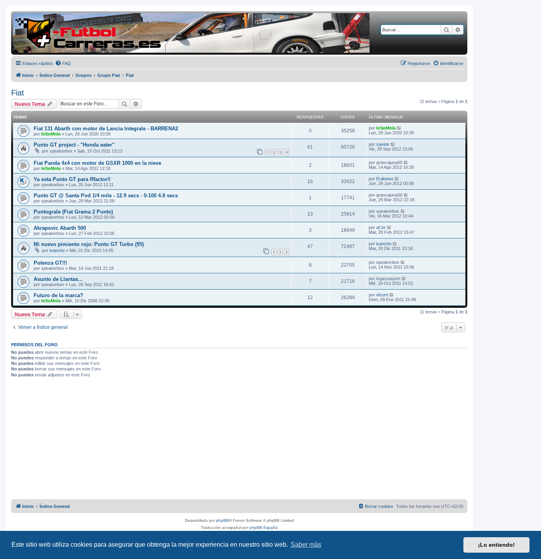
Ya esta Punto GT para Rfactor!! (72, 179)
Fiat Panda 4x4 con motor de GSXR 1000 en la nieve (97, 163)
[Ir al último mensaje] (399, 128)
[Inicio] (191, 33)
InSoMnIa (51, 134)
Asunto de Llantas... (58, 279)
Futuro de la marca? (58, 295)
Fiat (17, 92)
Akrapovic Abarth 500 (60, 228)
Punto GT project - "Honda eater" (74, 145)
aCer (381, 227)
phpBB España (264, 527)
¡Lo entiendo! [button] (496, 545)
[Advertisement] (239, 439)
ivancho (57, 250)
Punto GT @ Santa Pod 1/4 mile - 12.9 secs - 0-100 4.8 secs (106, 195)
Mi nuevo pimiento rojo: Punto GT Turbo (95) (89, 244)
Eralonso (384, 178)
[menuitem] (63, 63)
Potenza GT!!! (50, 263)
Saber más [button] (306, 544)
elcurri (382, 294)
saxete (382, 144)
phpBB (222, 520)
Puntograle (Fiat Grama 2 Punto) (73, 212)
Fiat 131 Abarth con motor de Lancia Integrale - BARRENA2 (106, 129)
